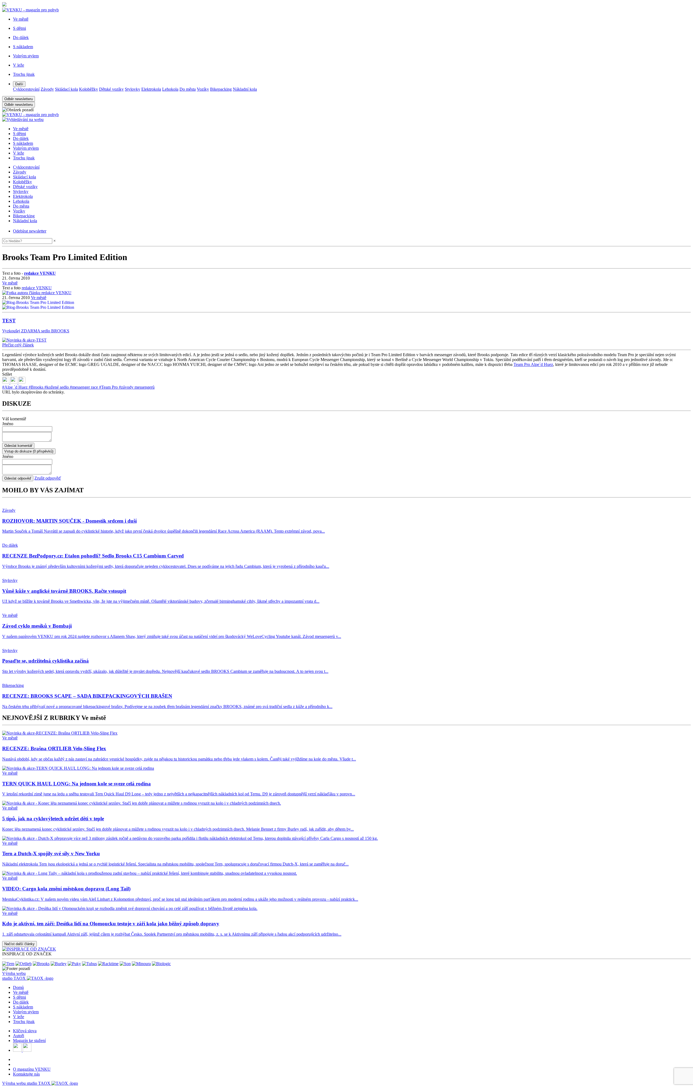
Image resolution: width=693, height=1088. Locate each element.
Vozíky (203, 89)
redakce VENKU (37, 288)
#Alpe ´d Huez (15, 387)
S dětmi (19, 133)
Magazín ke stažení (29, 1040)
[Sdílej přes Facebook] (14, 382)
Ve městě (20, 128)
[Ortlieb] (23, 963)
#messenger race (84, 387)
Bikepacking (221, 89)
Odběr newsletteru (18, 99)
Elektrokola (151, 89)
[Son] (125, 963)
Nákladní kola (245, 89)
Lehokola (170, 89)
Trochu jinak (24, 158)
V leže (18, 153)
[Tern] (8, 963)
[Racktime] (108, 963)
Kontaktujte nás (26, 1074)
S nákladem (23, 143)
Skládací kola (66, 89)
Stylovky (132, 89)
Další (19, 84)
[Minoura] (141, 963)
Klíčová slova (25, 1030)
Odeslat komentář (18, 446)
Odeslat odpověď (17, 478)
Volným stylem (26, 148)
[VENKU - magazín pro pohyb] (30, 114)
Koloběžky (88, 89)
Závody (47, 89)
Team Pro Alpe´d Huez (533, 364)
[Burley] (59, 963)
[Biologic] (161, 963)
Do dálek (21, 138)
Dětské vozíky (111, 89)
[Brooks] (41, 963)
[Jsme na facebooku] (18, 1050)
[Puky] (74, 963)
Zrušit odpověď (47, 478)
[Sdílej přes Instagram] (21, 382)
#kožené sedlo (57, 387)
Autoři (18, 1035)
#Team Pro (109, 387)
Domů (18, 987)
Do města (187, 89)
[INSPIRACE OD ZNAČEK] (29, 949)
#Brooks (36, 387)
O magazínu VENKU (32, 1069)
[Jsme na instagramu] (27, 1050)
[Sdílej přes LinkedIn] (6, 382)
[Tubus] (89, 963)
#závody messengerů (137, 387)
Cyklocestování (26, 89)
